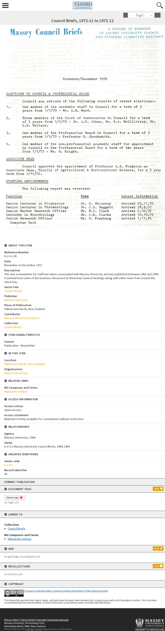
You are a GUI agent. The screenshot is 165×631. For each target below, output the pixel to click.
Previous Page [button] (126, 15)
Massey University (16, 300)
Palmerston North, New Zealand (24, 364)
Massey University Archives (22, 318)
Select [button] (152, 15)
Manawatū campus (19, 539)
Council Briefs (16, 528)
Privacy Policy (11, 619)
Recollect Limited (34, 629)
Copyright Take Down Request (52, 619)
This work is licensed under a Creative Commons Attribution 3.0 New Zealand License (66, 590)
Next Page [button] (157, 15)
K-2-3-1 (8, 465)
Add (156, 488)
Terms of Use (28, 619)
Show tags (13, 497)
